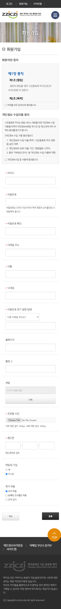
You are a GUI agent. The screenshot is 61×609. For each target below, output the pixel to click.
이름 (8, 266)
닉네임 (9, 287)
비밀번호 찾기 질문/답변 (18, 309)
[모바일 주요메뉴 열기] (55, 15)
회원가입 (23, 4)
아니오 (11, 474)
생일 (7, 382)
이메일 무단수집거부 (40, 545)
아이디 (9, 173)
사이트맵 (37, 4)
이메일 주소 (12, 244)
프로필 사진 (12, 413)
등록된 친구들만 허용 (17, 495)
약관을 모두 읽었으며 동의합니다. (22, 105)
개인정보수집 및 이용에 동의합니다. (22, 159)
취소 (11, 516)
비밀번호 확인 (13, 223)
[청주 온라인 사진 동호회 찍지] (21, 14)
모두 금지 (12, 499)
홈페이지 (9, 339)
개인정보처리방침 (13, 545)
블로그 (8, 361)
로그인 (9, 4)
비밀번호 (10, 194)
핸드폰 (9, 437)
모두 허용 (12, 491)
